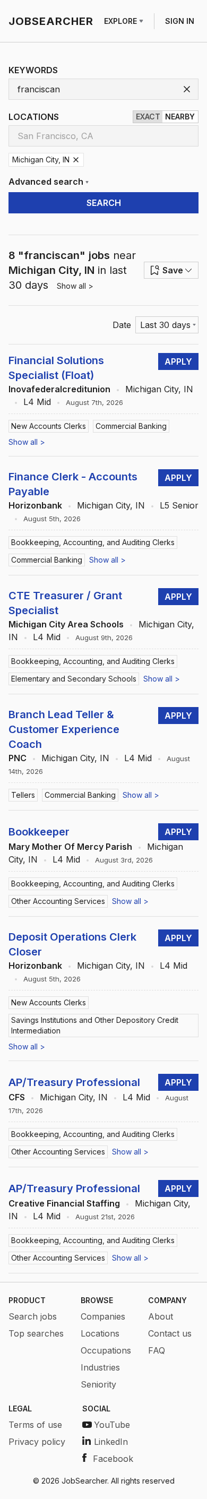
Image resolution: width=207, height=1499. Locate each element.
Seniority (98, 1384)
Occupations (106, 1350)
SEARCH (104, 202)
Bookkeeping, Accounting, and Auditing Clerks (93, 542)
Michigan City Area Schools (66, 624)
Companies (103, 1316)
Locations (100, 1333)
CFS (16, 1097)
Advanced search (45, 181)
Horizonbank (35, 505)
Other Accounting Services (58, 901)
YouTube (112, 1424)
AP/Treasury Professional (74, 1082)
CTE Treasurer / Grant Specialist (65, 603)
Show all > (75, 285)
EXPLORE (120, 20)
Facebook (113, 1458)
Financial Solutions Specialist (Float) (56, 368)
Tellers (23, 794)
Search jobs (32, 1316)
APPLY (178, 361)
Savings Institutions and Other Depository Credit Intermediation (94, 1025)
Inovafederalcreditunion (59, 389)
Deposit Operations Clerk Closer (72, 944)
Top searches (36, 1333)
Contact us (170, 1333)
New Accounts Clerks (48, 425)
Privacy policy (36, 1441)
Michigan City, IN (159, 389)
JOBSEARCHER (50, 21)
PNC (17, 758)
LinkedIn (111, 1441)
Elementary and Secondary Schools (73, 678)
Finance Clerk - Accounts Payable (72, 484)
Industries (100, 1367)
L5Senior (179, 505)
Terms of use (35, 1424)
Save (172, 270)
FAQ (156, 1350)
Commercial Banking (131, 425)
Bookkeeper (39, 831)
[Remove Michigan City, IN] (76, 160)
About (160, 1316)
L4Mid (37, 402)
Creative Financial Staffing (64, 1203)
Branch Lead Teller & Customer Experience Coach (63, 729)
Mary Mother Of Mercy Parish (70, 846)
